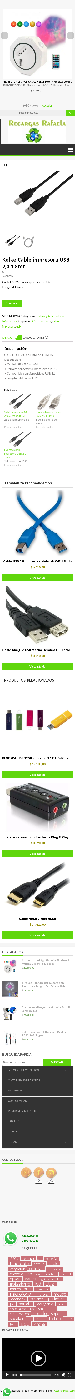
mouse (60, 1294)
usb (18, 326)
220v (14, 1259)
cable (55, 321)
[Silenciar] (63, 1375)
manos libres (21, 1289)
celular (36, 1268)
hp (59, 1279)
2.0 (34, 321)
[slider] (35, 1375)
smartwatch (19, 1314)
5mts (48, 321)
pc (12, 1304)
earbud (51, 1274)
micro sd (42, 1294)
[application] (38, 1358)
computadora (54, 1269)
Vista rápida (37, 577)
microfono (20, 1294)
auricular (32, 1258)
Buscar (57, 1062)
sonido (40, 1313)
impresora (8, 326)
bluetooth (19, 1263)
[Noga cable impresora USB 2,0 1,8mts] (49, 402)
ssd (29, 1319)
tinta (68, 1319)
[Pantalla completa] (70, 1375)
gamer (31, 1278)
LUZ (50, 1284)
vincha (39, 1324)
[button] (5, 165)
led (38, 1283)
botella (39, 1264)
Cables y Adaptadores (50, 316)
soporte (58, 1313)
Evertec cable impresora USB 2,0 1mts (15, 453)
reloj (62, 1304)
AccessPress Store (64, 1390)
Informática (9, 321)
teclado (55, 1318)
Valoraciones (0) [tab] (35, 337)
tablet (40, 1319)
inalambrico (20, 1284)
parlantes (56, 1299)
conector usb (21, 1274)
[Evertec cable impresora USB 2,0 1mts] (18, 440)
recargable (44, 1304)
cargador (17, 1269)
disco (39, 1274)
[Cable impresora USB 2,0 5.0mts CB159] (18, 402)
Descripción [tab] (12, 337)
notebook (17, 1299)
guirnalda (47, 1279)
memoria (42, 1289)
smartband (47, 1308)
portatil (25, 1304)
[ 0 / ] (32, 105)
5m (41, 321)
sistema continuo (22, 1309)
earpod (66, 1274)
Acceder (47, 105)
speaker (17, 1318)
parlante (37, 1299)
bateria (51, 1259)
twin (13, 1324)
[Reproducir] (7, 1375)
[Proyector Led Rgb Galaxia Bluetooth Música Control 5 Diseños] (37, 44)
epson (15, 1279)
